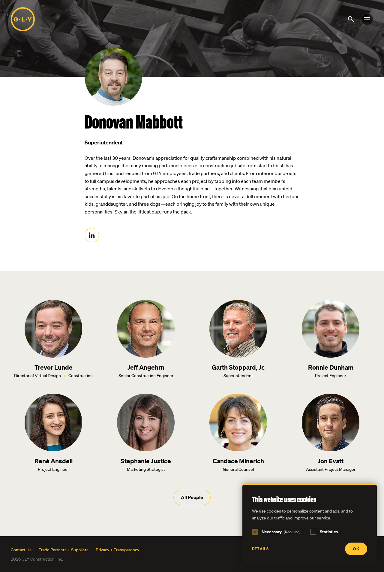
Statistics (329, 531)
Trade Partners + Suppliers (63, 549)
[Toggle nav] (367, 19)
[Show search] (351, 18)
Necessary (281, 531)
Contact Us (21, 549)
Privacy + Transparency (117, 549)
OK (356, 549)
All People (192, 497)
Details (260, 548)
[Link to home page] (23, 19)
